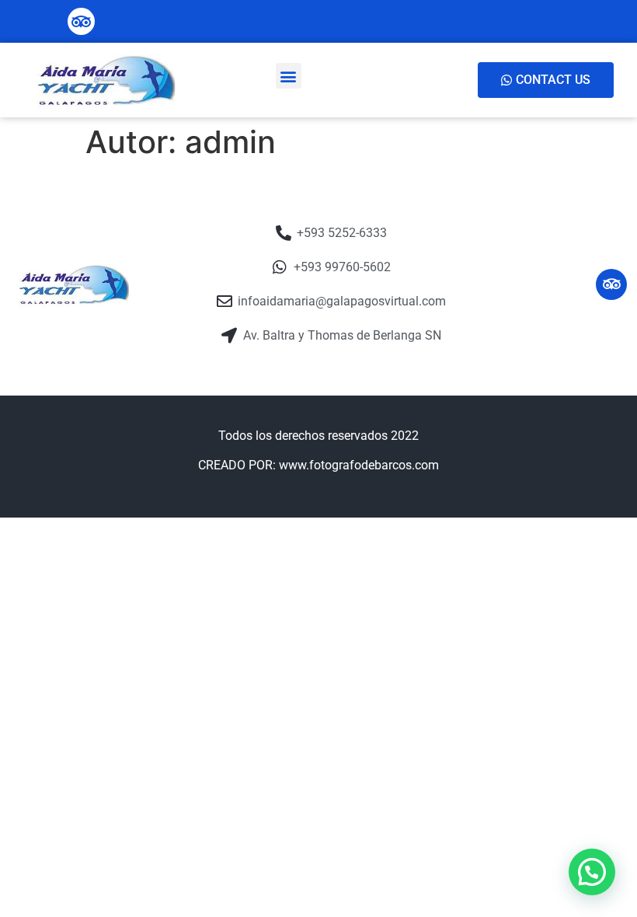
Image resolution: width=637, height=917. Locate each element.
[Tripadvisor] (81, 21)
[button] (288, 76)
